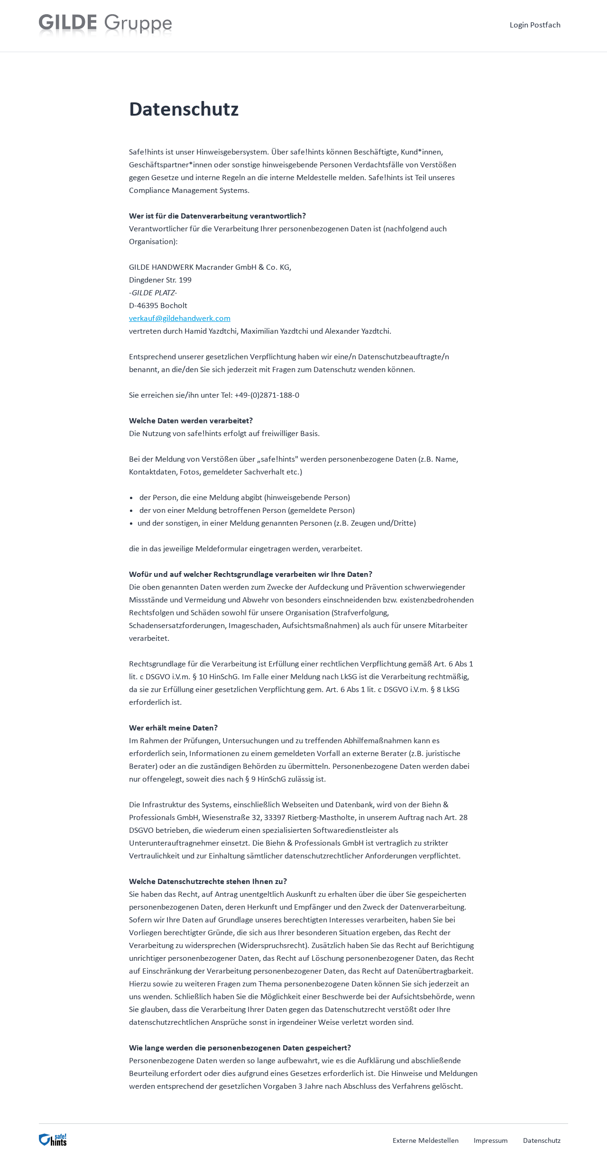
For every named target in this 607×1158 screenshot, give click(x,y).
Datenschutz (542, 1141)
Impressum (491, 1141)
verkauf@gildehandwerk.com (179, 318)
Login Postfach (535, 25)
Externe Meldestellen (426, 1141)
